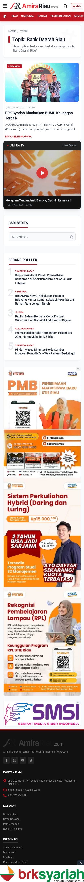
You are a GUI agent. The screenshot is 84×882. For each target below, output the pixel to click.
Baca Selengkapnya (18, 136)
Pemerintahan (61, 16)
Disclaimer (9, 852)
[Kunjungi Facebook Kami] (6, 760)
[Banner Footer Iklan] (42, 873)
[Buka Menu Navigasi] (5, 5)
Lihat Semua (69, 145)
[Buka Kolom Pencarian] (66, 5)
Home (12, 31)
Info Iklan (8, 857)
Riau (15, 16)
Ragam (42, 16)
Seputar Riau (10, 814)
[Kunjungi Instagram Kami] (14, 760)
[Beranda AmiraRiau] (34, 6)
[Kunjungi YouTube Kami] (23, 760)
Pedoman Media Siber (15, 862)
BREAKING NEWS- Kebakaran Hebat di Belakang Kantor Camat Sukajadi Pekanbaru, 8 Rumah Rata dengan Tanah (44, 299)
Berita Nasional (11, 819)
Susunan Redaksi (12, 847)
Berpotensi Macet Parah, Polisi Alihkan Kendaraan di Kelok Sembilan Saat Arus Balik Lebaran (43, 279)
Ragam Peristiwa (12, 828)
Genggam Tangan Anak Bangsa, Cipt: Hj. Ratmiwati (38, 200)
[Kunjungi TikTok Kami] (31, 760)
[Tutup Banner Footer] (80, 862)
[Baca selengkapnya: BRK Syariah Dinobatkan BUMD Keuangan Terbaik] (42, 82)
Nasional (27, 16)
